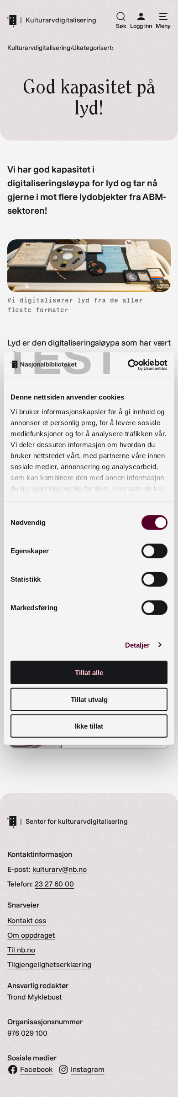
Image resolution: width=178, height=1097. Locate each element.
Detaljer (137, 644)
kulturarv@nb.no (59, 869)
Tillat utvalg (89, 699)
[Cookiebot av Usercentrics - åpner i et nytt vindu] (128, 365)
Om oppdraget (31, 935)
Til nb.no (21, 950)
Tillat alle (89, 672)
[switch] (154, 551)
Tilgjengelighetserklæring (49, 964)
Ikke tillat (89, 726)
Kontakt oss (26, 920)
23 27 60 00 (54, 884)
